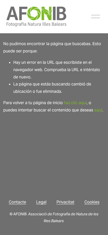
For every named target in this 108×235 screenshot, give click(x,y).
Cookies (91, 202)
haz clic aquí (75, 102)
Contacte (17, 202)
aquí (98, 110)
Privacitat (65, 202)
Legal (41, 202)
